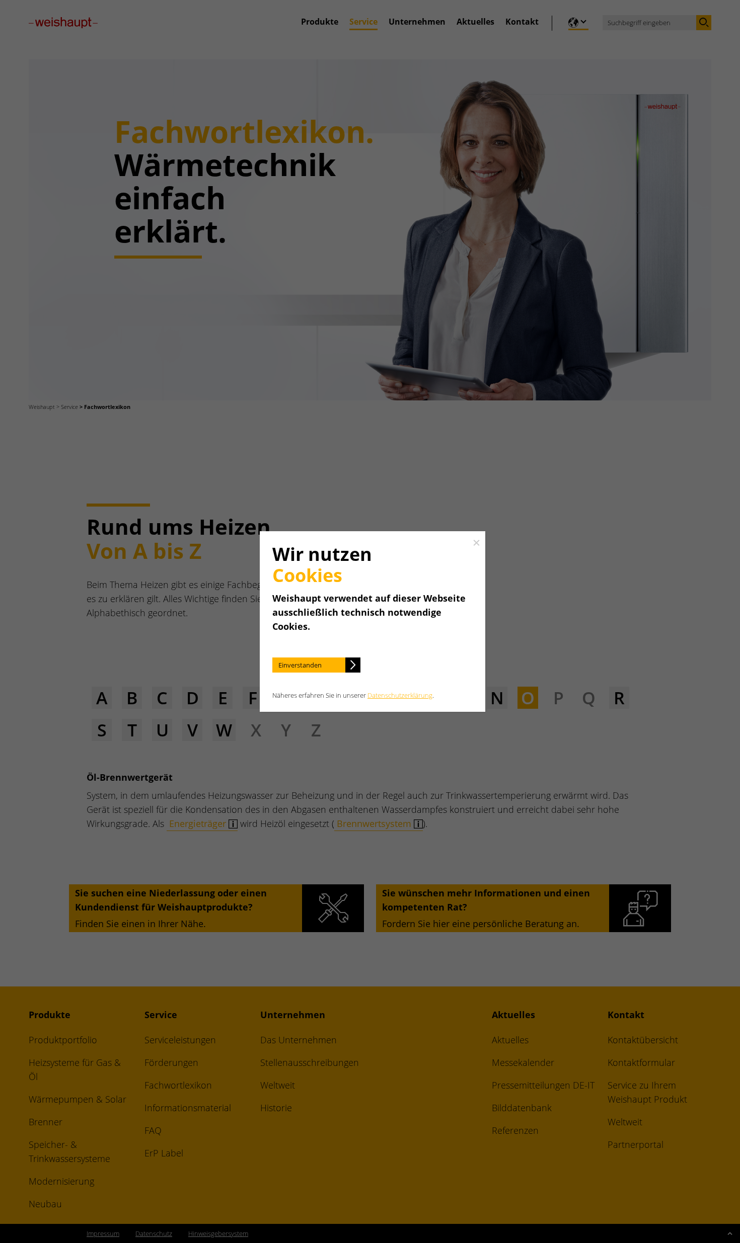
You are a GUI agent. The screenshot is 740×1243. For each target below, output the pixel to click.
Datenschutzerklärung (399, 695)
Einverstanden (300, 665)
